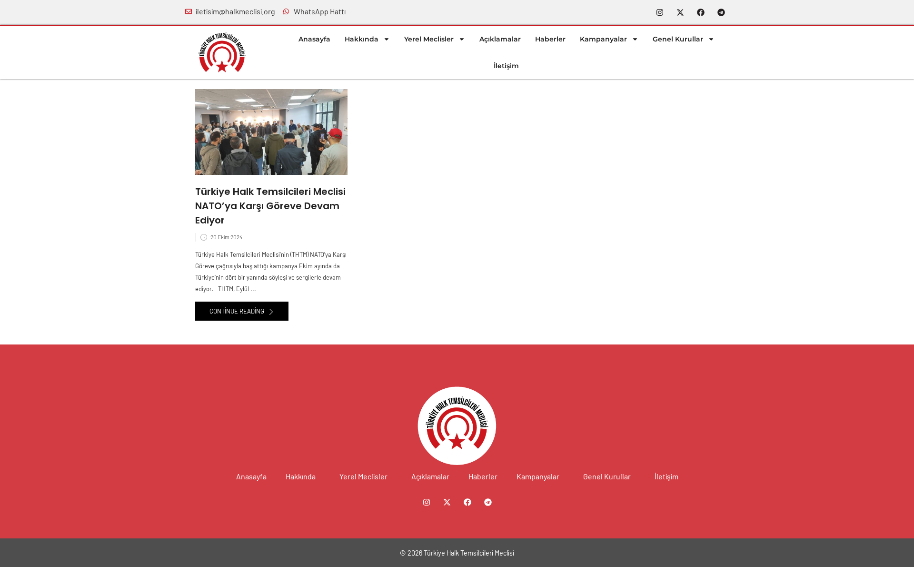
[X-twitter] (680, 12)
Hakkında (361, 39)
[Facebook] (700, 12)
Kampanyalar (603, 39)
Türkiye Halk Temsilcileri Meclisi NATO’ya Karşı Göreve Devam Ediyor (270, 206)
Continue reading (237, 311)
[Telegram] (721, 12)
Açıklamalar (500, 39)
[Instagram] (659, 12)
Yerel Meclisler (429, 39)
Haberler (550, 39)
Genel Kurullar (678, 39)
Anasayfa (314, 39)
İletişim (506, 65)
